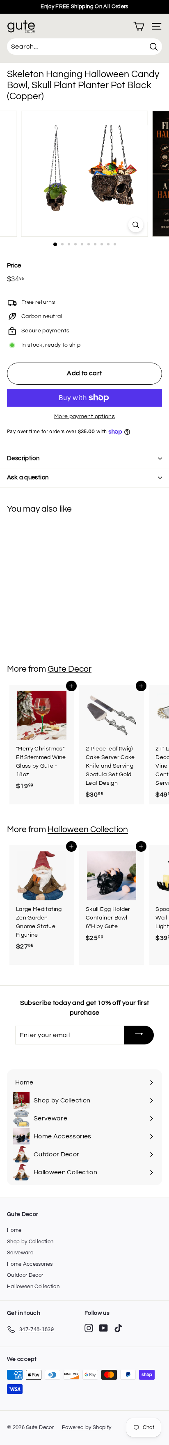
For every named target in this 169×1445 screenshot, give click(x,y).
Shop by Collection (30, 1242)
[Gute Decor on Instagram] (88, 1328)
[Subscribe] (139, 1035)
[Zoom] (136, 224)
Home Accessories (30, 1264)
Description (23, 458)
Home (14, 1230)
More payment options (84, 416)
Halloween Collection (88, 829)
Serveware (20, 1253)
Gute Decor (69, 669)
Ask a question (27, 477)
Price (14, 266)
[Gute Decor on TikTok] (118, 1328)
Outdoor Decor (25, 1275)
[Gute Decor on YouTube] (103, 1328)
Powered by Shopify (86, 1427)
